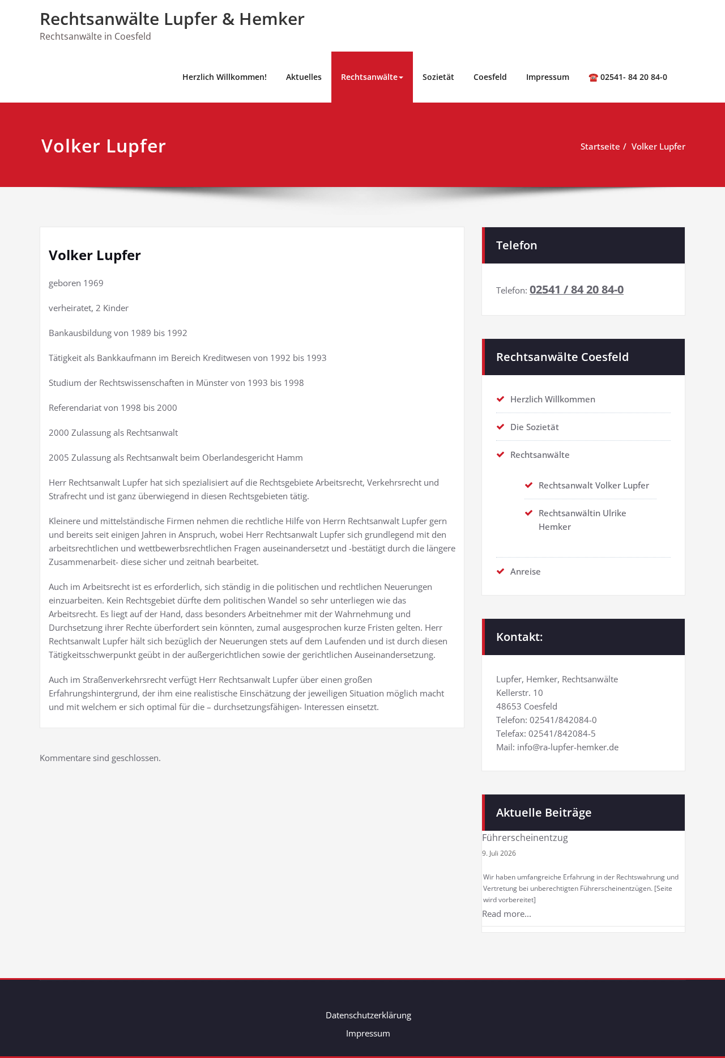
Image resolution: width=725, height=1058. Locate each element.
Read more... (506, 913)
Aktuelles (304, 76)
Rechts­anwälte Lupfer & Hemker (172, 18)
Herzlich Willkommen (552, 399)
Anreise (525, 571)
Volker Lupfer (658, 146)
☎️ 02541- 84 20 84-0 (627, 76)
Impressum (547, 76)
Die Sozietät (534, 426)
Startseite (600, 146)
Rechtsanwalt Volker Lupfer (594, 485)
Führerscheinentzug (525, 837)
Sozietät (438, 76)
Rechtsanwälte (369, 76)
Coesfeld (490, 76)
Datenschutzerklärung (368, 1015)
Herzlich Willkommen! (224, 76)
